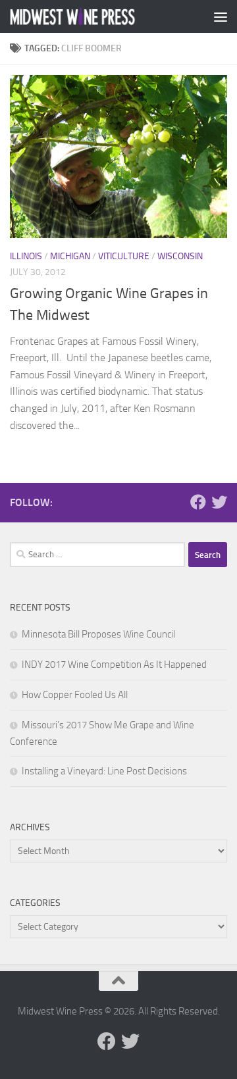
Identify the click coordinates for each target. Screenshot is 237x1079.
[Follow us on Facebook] (198, 502)
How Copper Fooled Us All (75, 695)
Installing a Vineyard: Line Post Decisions (104, 771)
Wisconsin (180, 256)
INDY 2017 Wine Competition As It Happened (114, 664)
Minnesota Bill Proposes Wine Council (98, 634)
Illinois (26, 256)
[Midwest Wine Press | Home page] (94, 16)
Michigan (70, 256)
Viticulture (123, 256)
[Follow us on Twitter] (219, 502)
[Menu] (220, 16)
